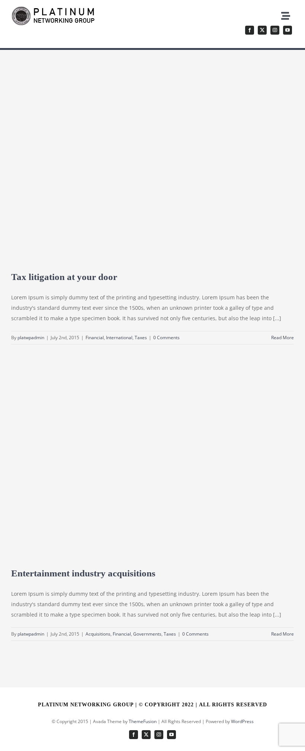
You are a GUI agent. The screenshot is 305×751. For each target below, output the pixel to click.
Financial (95, 337)
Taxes (141, 337)
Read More (282, 337)
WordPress (242, 721)
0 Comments (166, 337)
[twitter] (262, 30)
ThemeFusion (143, 721)
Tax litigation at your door (64, 277)
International (119, 337)
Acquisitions (98, 634)
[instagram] (274, 30)
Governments (147, 634)
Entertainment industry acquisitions (83, 573)
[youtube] (287, 30)
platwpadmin (30, 337)
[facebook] (249, 30)
